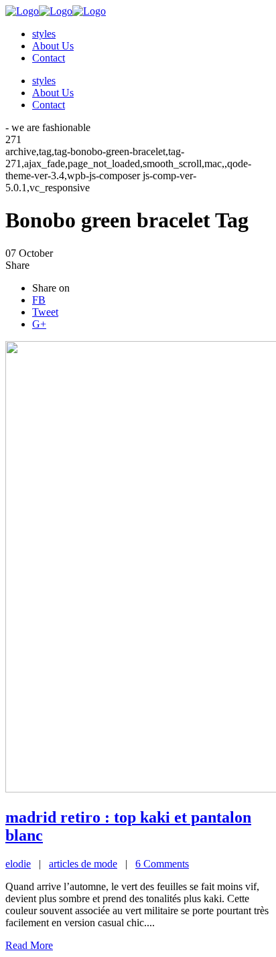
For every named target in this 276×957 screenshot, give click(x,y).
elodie (18, 863)
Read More (29, 945)
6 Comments (162, 863)
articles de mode (83, 863)
